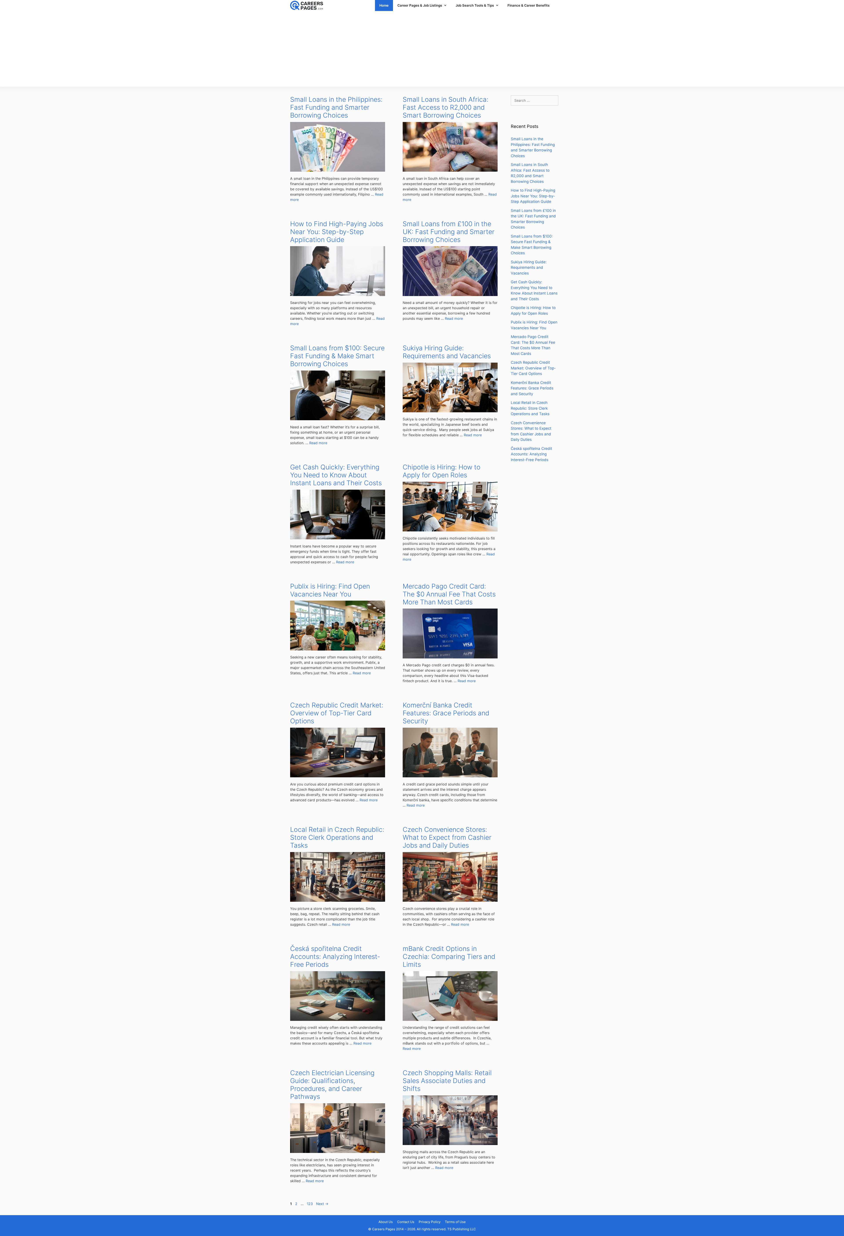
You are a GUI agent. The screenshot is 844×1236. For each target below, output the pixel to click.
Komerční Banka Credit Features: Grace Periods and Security (446, 713)
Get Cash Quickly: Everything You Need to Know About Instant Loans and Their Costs (336, 475)
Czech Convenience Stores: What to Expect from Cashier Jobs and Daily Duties (447, 837)
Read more (454, 318)
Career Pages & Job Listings (419, 5)
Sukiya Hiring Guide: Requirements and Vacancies (447, 352)
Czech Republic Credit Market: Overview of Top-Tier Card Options (336, 713)
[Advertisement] (422, 49)
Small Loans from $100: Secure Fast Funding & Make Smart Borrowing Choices (337, 356)
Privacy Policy (429, 1222)
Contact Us (405, 1222)
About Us (385, 1222)
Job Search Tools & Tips (475, 5)
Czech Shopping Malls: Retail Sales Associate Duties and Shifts (447, 1080)
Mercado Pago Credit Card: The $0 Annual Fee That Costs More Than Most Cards (449, 594)
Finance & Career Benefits (528, 5)
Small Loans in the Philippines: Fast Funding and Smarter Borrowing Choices (336, 107)
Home (384, 5)
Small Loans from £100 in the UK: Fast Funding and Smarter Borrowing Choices (449, 232)
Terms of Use (455, 1222)
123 (310, 1203)
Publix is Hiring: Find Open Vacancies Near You (330, 590)
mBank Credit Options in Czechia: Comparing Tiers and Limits (449, 956)
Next (322, 1203)
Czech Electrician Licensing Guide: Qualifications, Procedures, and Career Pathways (332, 1084)
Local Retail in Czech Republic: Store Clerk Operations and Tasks (337, 837)
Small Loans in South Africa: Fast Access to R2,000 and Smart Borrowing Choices (445, 107)
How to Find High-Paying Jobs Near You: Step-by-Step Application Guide (336, 232)
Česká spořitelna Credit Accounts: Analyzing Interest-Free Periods (335, 956)
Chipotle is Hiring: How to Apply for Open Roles (441, 471)
